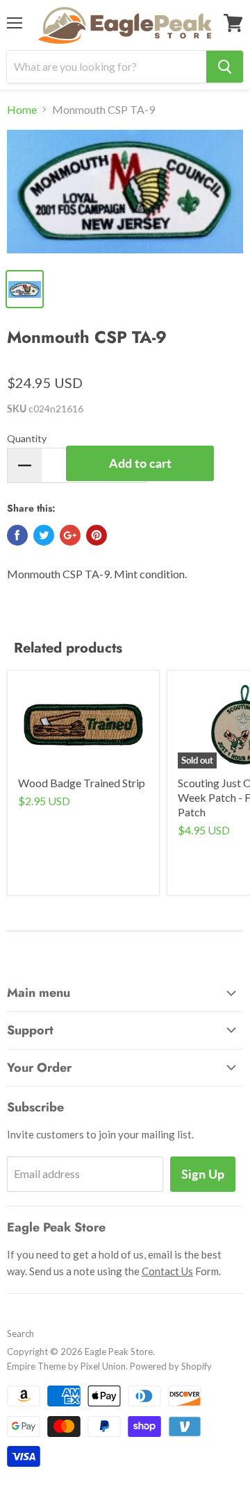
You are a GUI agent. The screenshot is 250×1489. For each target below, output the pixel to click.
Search (20, 1333)
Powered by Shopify (171, 1366)
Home (22, 109)
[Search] (224, 67)
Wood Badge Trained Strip (81, 782)
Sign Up (202, 1173)
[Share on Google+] (70, 535)
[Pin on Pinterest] (96, 535)
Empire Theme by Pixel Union (66, 1366)
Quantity (27, 438)
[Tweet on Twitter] (43, 535)
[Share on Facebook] (17, 535)
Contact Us (167, 1271)
